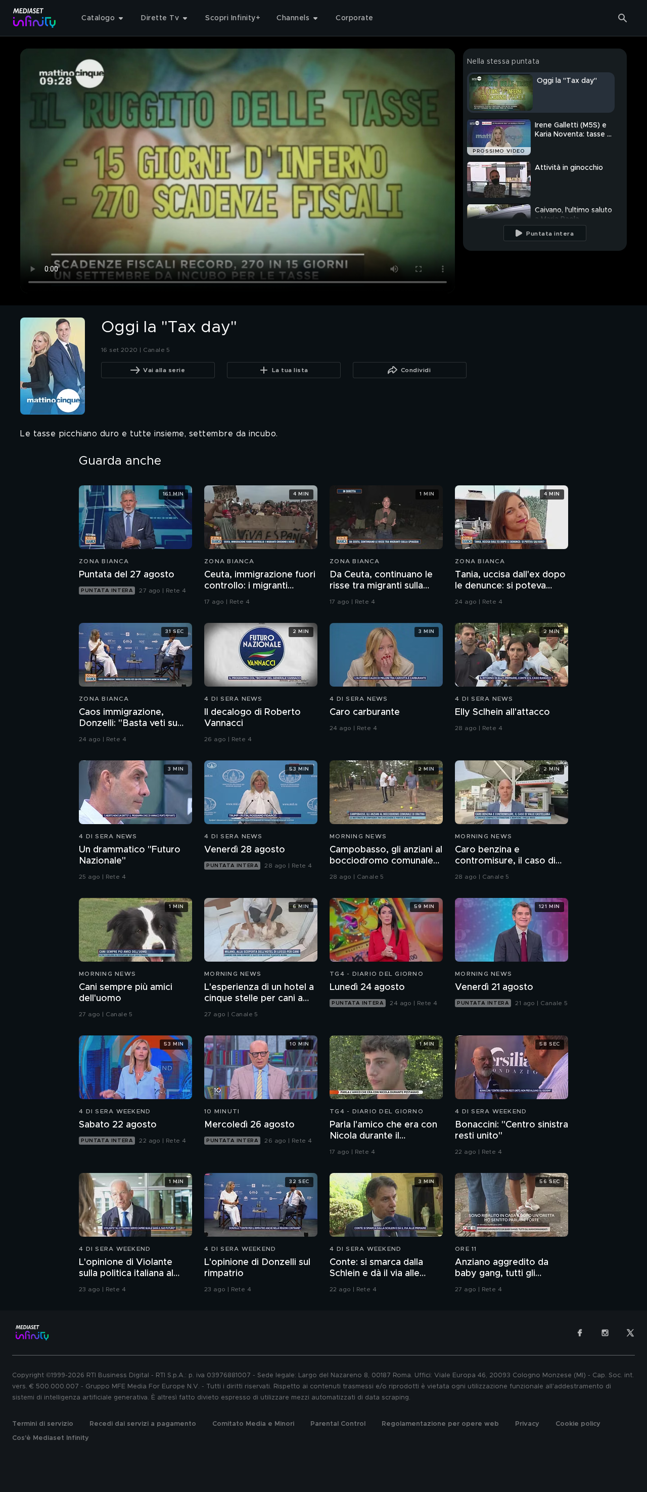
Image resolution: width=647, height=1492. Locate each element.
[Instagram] (605, 1332)
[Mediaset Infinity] (34, 18)
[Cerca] (623, 18)
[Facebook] (579, 1332)
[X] (630, 1332)
